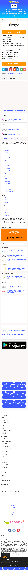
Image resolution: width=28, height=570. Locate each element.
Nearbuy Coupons (5, 425)
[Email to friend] (24, 69)
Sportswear (7, 159)
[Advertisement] (14, 95)
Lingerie (11, 74)
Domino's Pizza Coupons (7, 430)
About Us (14, 503)
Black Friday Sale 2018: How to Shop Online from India (12, 334)
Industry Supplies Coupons (7, 451)
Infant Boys (7, 181)
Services (3, 456)
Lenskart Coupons (5, 422)
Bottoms (7, 150)
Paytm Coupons (5, 420)
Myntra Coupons (5, 427)
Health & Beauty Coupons (7, 448)
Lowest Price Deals (6, 480)
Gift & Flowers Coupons (6, 453)
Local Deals (4, 454)
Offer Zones (4, 462)
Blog (14, 512)
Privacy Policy (14, 561)
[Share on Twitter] (3, 69)
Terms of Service (14, 559)
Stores (14, 507)
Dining (6, 210)
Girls (6, 180)
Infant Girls (7, 183)
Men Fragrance (8, 189)
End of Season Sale (6, 470)
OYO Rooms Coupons (6, 428)
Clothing (7, 73)
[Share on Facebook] (6, 69)
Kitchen (6, 212)
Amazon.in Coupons (6, 414)
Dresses (7, 152)
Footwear (21, 73)
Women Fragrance (9, 191)
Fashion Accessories (16, 73)
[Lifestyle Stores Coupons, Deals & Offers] (14, 6)
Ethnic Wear (7, 154)
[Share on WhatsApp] (21, 69)
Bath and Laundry (8, 214)
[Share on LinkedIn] (17, 69)
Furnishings (7, 207)
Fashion (10, 73)
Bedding (7, 215)
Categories (14, 505)
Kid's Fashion (7, 74)
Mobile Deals (4, 469)
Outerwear (7, 157)
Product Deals (5, 465)
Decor (6, 208)
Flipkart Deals (4, 417)
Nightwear (7, 155)
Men (6, 201)
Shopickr (6, 78)
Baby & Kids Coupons (6, 446)
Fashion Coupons (5, 440)
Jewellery (3, 74)
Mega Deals (4, 478)
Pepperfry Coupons (6, 432)
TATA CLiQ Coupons (6, 415)
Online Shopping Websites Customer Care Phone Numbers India (14, 331)
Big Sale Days (4, 467)
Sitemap (14, 514)
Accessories (8, 149)
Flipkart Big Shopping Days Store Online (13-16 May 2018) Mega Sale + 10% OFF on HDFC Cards (13, 337)
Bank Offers (4, 472)
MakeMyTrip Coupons (6, 419)
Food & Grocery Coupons (7, 444)
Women (6, 202)
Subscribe (14, 510)
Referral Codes (5, 464)
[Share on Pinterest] (10, 69)
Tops (6, 160)
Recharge (4, 438)
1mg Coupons (4, 423)
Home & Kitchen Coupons (7, 449)
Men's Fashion (15, 74)
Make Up (7, 193)
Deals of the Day (5, 474)
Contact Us (14, 516)
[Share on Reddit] (14, 69)
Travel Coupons (5, 443)
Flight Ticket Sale (5, 482)
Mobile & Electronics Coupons (8, 441)
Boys (6, 178)
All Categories (5, 457)
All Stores (4, 433)
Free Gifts (4, 475)
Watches (20, 74)
